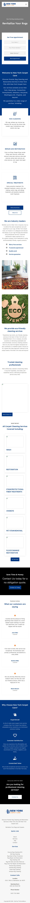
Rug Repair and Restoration (14, 858)
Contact (15, 842)
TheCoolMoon (22, 901)
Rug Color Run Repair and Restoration (15, 863)
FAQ (15, 840)
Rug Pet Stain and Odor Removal (15, 861)
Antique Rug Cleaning (15, 871)
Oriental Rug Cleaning (15, 867)
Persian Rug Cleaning (15, 865)
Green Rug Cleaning (15, 869)
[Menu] (26, 4)
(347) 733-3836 (15, 893)
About (15, 837)
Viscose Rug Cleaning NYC (15, 852)
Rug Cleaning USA (15, 860)
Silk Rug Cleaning (15, 854)
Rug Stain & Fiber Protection (15, 856)
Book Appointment (15, 58)
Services (15, 838)
